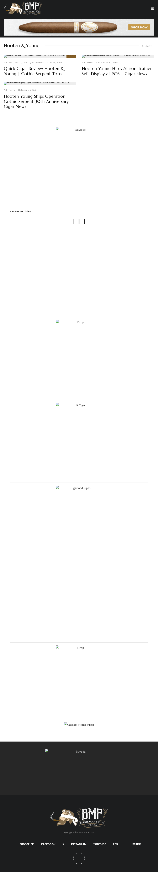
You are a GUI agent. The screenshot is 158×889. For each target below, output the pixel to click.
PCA (97, 62)
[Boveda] (79, 751)
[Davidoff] (79, 21)
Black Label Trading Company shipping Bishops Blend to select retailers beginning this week (86, 307)
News (12, 89)
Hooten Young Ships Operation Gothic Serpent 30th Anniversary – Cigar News (38, 101)
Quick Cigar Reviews (32, 62)
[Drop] (79, 322)
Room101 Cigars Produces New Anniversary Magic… (60, 289)
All (5, 62)
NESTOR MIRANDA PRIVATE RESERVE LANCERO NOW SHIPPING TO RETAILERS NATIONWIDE (79, 233)
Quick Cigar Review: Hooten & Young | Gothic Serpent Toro (34, 71)
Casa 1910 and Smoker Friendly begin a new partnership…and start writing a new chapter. (85, 252)
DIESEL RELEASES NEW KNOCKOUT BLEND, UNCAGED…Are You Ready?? (74, 270)
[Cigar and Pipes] (79, 488)
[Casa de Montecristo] (79, 724)
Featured (13, 62)
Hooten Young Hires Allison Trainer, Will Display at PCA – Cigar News (117, 71)
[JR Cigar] (79, 405)
